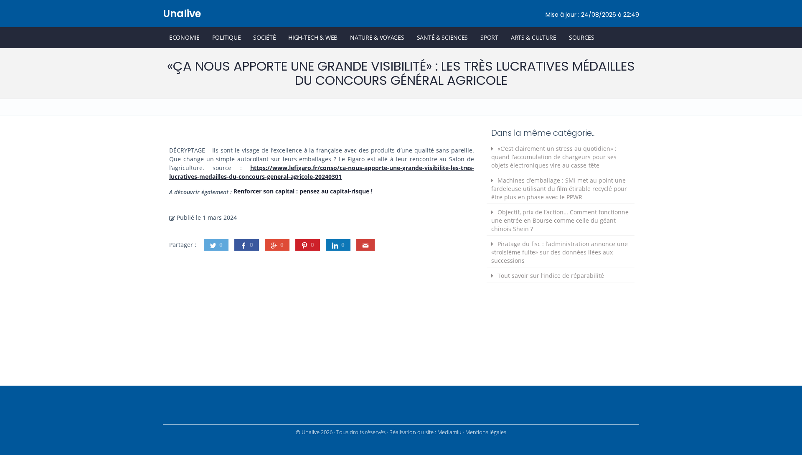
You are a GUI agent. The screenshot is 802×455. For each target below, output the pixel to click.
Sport (489, 37)
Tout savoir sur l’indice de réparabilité (550, 276)
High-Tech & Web (313, 37)
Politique (226, 37)
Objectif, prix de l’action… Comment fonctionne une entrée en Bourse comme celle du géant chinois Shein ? (560, 220)
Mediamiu (449, 432)
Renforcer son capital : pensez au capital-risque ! (303, 191)
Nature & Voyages (377, 37)
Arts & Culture (533, 37)
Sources (581, 37)
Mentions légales (485, 432)
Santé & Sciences (442, 37)
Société (264, 37)
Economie (184, 37)
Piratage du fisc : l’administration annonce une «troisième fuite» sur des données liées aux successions (559, 252)
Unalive (182, 13)
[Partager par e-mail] (365, 245)
